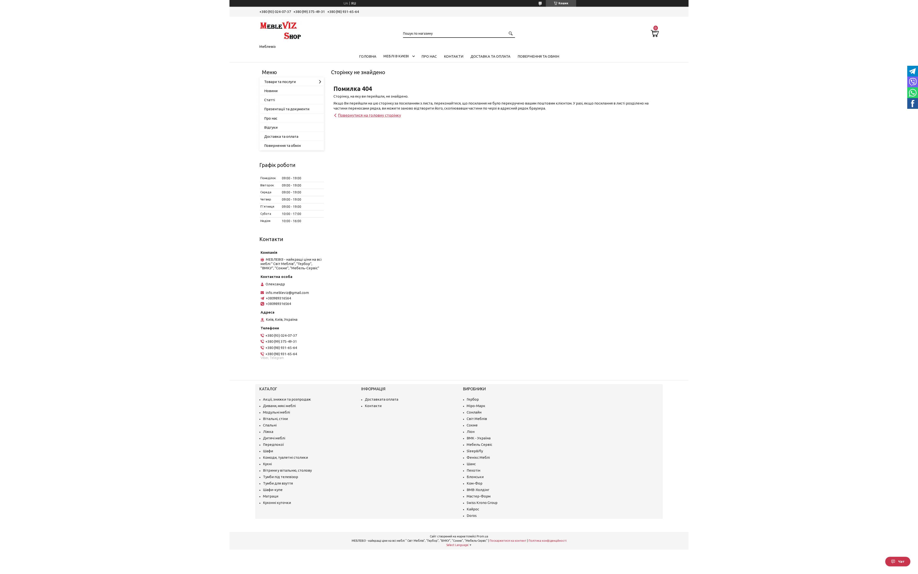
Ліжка (268, 432)
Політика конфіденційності (548, 540)
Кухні (267, 464)
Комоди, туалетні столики (285, 457)
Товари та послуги (280, 82)
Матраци (270, 496)
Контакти (453, 56)
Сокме (472, 425)
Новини (271, 91)
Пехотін (473, 470)
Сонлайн (474, 412)
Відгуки (271, 127)
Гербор (473, 399)
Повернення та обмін (538, 56)
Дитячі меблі (274, 438)
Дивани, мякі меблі (279, 406)
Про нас (429, 56)
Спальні (270, 425)
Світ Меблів (477, 419)
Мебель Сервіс (479, 444)
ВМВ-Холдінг (478, 490)
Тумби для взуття (278, 483)
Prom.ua (482, 536)
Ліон (471, 432)
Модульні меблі (276, 412)
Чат (901, 561)
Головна (367, 56)
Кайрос (473, 509)
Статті (269, 100)
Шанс (471, 464)
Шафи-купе (273, 490)
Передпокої (273, 444)
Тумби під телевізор (280, 477)
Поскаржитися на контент (508, 540)
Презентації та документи (286, 109)
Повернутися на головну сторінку (369, 115)
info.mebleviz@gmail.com (287, 293)
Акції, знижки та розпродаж (287, 399)
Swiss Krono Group (482, 503)
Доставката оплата (381, 399)
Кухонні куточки (277, 503)
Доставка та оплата (490, 56)
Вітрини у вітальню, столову (287, 470)
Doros (472, 515)
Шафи (268, 451)
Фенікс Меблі (478, 457)
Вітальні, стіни (275, 419)
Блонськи (475, 477)
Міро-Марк (476, 406)
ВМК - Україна (479, 438)
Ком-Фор (474, 483)
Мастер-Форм (479, 496)
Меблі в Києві (396, 56)
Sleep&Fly (475, 451)
